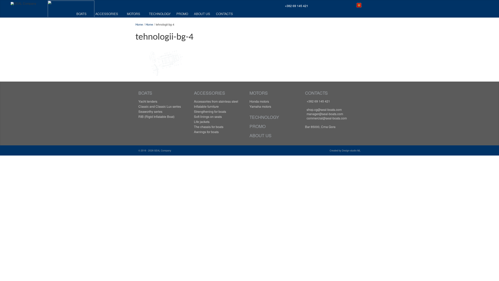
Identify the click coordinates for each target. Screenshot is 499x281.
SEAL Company (162, 150)
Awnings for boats (206, 132)
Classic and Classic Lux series (159, 106)
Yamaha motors (260, 106)
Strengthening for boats (210, 111)
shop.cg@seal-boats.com (324, 109)
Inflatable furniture (206, 106)
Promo (258, 126)
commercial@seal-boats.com (327, 118)
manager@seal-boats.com (325, 114)
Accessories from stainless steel (216, 101)
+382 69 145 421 (318, 101)
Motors (259, 93)
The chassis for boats (208, 126)
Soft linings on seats (208, 116)
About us (261, 135)
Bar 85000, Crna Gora (320, 126)
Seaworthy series (150, 111)
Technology (264, 117)
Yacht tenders (147, 101)
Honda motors (259, 101)
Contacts (316, 93)
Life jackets (202, 121)
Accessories (209, 93)
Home (139, 24)
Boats (145, 93)
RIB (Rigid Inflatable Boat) (156, 116)
